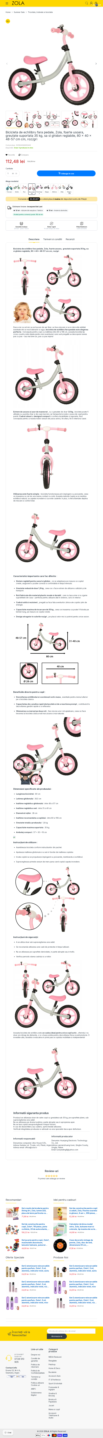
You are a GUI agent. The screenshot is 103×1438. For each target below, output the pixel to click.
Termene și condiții (35, 1378)
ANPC (33, 1389)
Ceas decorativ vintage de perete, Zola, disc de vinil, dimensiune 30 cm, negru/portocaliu (81, 1242)
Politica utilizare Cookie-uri (37, 1384)
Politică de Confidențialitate (38, 1372)
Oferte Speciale (15, 1257)
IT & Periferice (55, 1380)
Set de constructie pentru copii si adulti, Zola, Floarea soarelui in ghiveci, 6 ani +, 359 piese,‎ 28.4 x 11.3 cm (83, 1210)
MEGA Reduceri (55, 1357)
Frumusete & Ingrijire (54, 1388)
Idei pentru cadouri (64, 1199)
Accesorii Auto (55, 1376)
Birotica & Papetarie (53, 1400)
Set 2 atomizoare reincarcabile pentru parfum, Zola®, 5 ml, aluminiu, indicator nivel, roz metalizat (35, 1284)
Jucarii (51, 1405)
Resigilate (53, 1361)
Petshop (52, 1364)
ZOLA (46, 1431)
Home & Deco (54, 1368)
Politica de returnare (35, 1366)
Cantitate (9, 168)
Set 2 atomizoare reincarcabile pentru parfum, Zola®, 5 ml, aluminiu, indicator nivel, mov (35, 1300)
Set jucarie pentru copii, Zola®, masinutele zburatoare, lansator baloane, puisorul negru (35, 1242)
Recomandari (13, 1199)
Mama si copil (54, 1409)
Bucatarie (52, 1372)
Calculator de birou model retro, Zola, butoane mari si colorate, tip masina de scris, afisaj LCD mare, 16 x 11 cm (82, 1226)
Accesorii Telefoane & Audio (54, 1415)
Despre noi (35, 1355)
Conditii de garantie (35, 1359)
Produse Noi (60, 1257)
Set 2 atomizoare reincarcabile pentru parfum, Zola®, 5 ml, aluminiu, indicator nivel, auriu (35, 1268)
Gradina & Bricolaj (53, 1394)
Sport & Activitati (55, 1383)
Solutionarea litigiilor (36, 1394)
